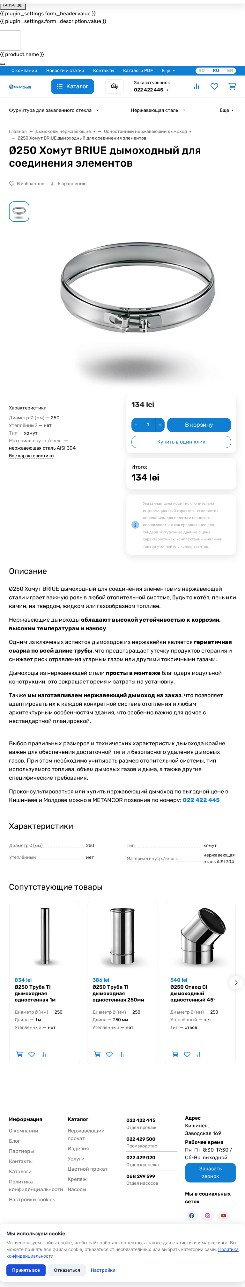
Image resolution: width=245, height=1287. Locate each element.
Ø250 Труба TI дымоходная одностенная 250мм (118, 993)
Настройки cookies (32, 1200)
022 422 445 (149, 90)
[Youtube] (223, 1216)
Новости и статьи (65, 70)
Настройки (103, 1270)
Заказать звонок (152, 82)
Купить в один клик (181, 442)
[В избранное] (31, 1054)
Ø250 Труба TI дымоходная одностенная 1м (35, 993)
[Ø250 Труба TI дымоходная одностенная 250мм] (122, 936)
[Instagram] (207, 1216)
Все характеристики (31, 456)
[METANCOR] (20, 86)
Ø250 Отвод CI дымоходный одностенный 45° (192, 993)
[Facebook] (191, 1216)
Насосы (77, 1189)
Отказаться (67, 1270)
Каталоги (20, 1171)
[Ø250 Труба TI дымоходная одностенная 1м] (45, 936)
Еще (166, 70)
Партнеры (21, 1151)
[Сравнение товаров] (196, 86)
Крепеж (77, 1179)
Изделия (78, 1149)
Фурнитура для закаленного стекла (50, 110)
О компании (24, 70)
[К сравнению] (43, 1054)
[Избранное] (214, 86)
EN (230, 70)
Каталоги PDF (138, 70)
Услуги (76, 1159)
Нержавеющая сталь (154, 110)
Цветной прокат (88, 1169)
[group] (138, 297)
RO (201, 70)
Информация (25, 1119)
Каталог (78, 1119)
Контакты (103, 70)
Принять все (26, 1270)
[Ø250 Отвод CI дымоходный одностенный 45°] (200, 936)
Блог (14, 1141)
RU (216, 70)
